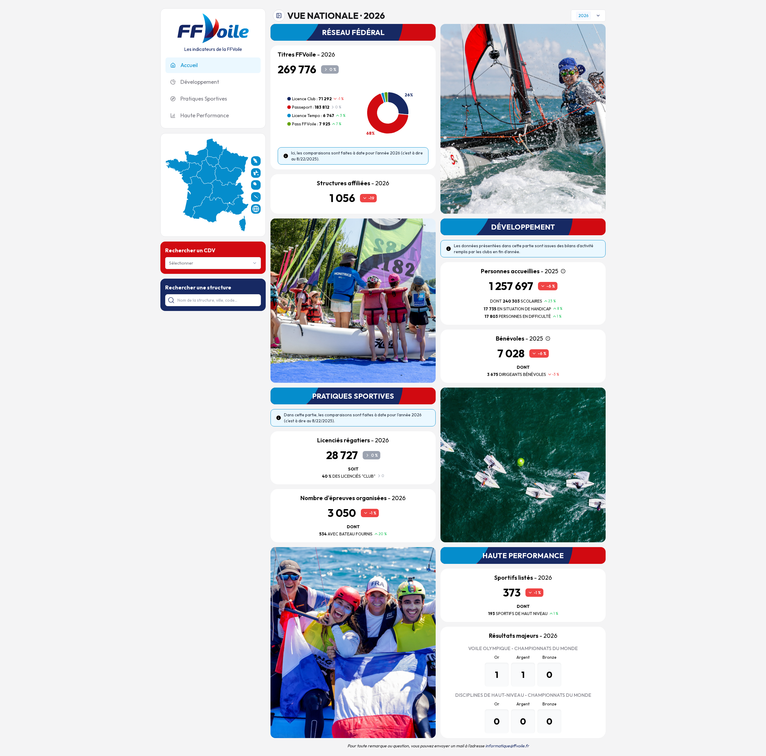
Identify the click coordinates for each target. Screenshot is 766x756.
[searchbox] (213, 300)
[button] (233, 159)
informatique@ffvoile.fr (507, 746)
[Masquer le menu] (279, 16)
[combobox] (213, 263)
